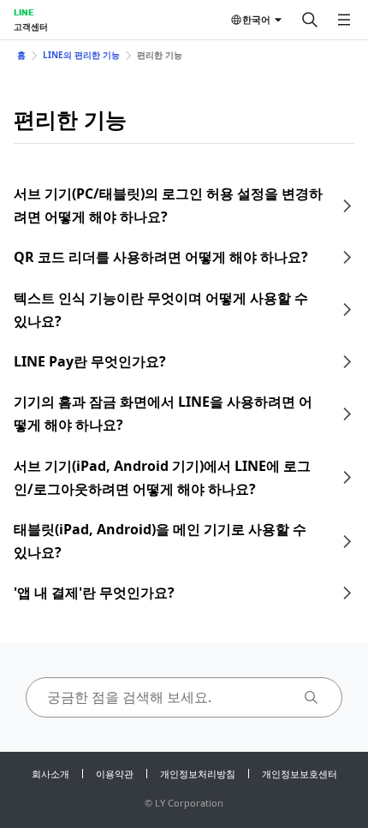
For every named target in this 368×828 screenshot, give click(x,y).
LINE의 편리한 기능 (81, 55)
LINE (23, 12)
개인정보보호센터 (299, 773)
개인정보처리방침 (197, 773)
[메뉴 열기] (344, 20)
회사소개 (50, 773)
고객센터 (31, 27)
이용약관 (115, 773)
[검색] (310, 20)
